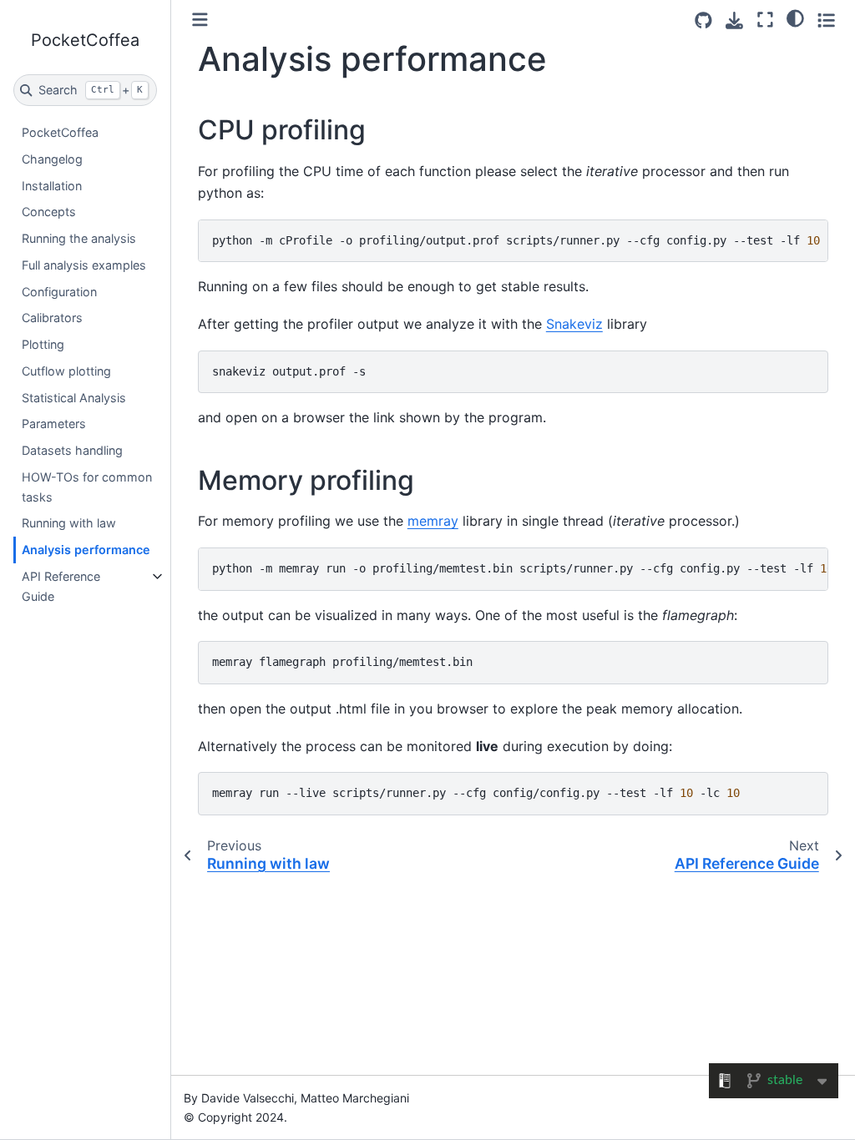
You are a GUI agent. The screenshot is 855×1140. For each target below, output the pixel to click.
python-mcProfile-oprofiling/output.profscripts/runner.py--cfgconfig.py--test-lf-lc (520, 240)
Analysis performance (86, 549)
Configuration (59, 292)
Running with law (69, 523)
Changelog (52, 159)
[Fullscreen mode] (765, 19)
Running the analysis (79, 238)
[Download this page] (734, 20)
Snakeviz (574, 323)
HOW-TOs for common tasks (87, 487)
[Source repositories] (703, 20)
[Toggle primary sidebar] (200, 19)
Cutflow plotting (66, 371)
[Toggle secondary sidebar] (826, 19)
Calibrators (52, 317)
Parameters (54, 423)
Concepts (49, 211)
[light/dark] (795, 17)
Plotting (43, 344)
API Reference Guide (61, 586)
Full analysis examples (84, 265)
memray (432, 520)
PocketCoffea (60, 132)
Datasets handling (72, 450)
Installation (52, 186)
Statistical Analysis (74, 398)
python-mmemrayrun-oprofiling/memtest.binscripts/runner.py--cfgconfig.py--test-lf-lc (520, 568)
